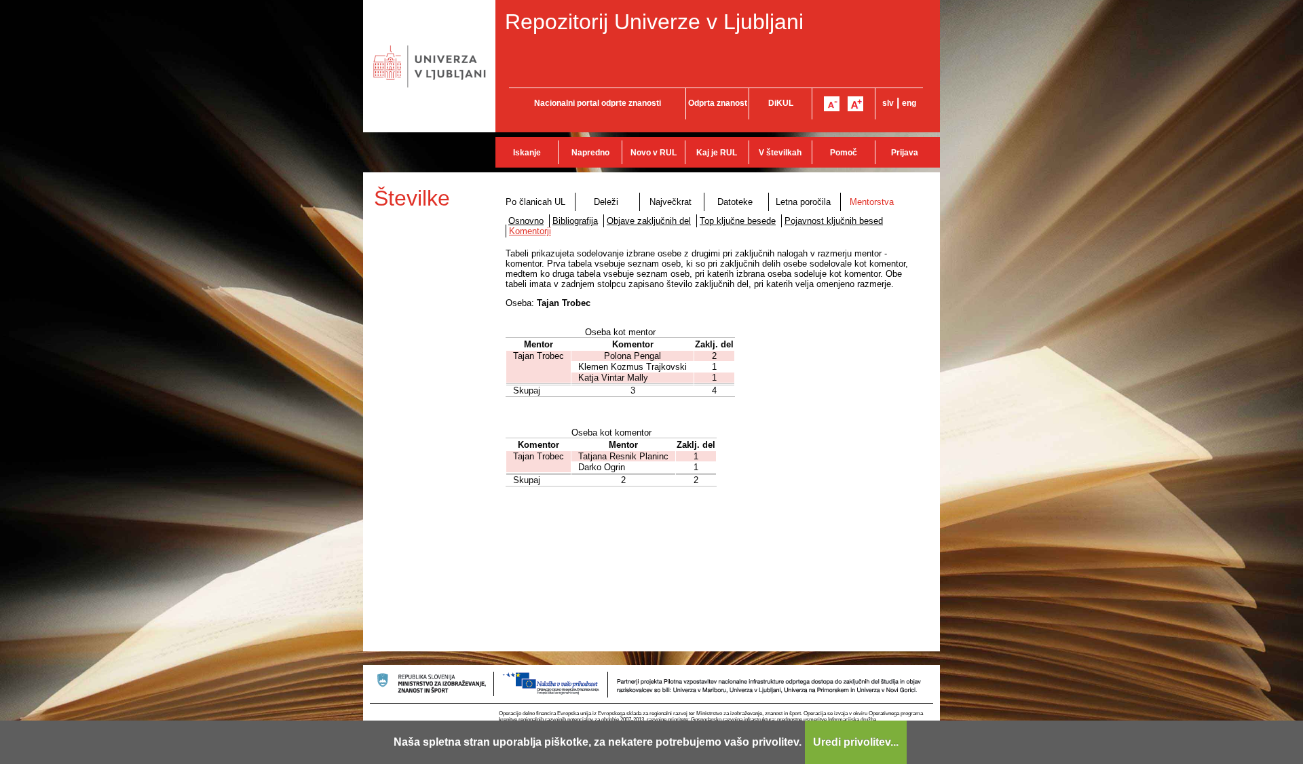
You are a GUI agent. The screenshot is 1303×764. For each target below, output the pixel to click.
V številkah (780, 152)
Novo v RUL (653, 152)
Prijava (904, 152)
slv (888, 103)
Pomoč (843, 152)
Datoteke (735, 202)
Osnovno (526, 221)
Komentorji (530, 231)
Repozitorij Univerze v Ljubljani (654, 21)
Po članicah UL (535, 202)
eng (909, 103)
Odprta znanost (717, 103)
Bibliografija (575, 221)
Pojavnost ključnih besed (834, 221)
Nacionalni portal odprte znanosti (597, 103)
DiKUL (780, 103)
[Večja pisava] (855, 103)
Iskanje (527, 152)
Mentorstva (872, 202)
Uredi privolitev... (856, 742)
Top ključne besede (738, 221)
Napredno (590, 152)
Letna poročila (803, 202)
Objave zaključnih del (649, 221)
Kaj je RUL (716, 152)
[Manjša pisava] (831, 103)
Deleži (606, 202)
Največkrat (670, 202)
